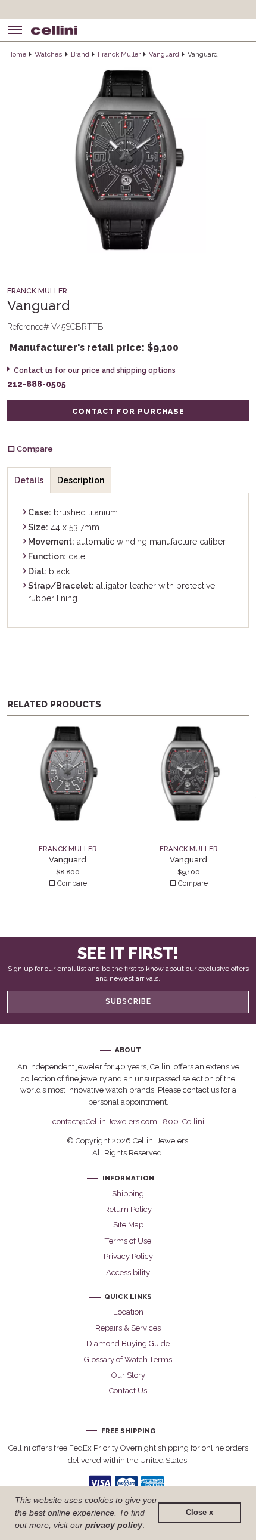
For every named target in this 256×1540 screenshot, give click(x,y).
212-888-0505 (36, 384)
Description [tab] (80, 480)
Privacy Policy (128, 1256)
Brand (80, 54)
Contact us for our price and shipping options (94, 370)
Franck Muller (119, 54)
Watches (48, 54)
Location (128, 1311)
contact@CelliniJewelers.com (104, 1121)
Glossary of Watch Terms (128, 1359)
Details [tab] (28, 480)
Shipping (128, 1193)
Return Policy (128, 1209)
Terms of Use (128, 1240)
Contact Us (128, 1390)
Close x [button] (199, 1512)
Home (16, 54)
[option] (67, 807)
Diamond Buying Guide (128, 1343)
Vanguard (164, 54)
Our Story (128, 1375)
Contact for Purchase (128, 411)
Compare (71, 883)
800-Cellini (183, 1121)
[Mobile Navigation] (15, 30)
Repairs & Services (128, 1327)
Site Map (128, 1224)
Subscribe (128, 1001)
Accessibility (128, 1272)
